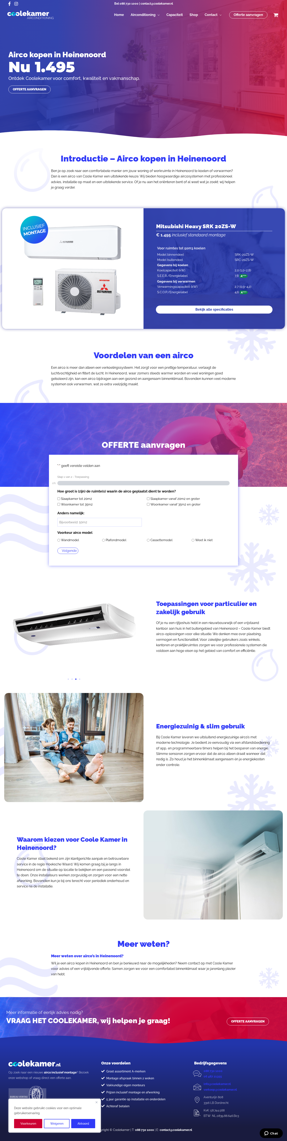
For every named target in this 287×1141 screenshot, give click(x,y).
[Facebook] (9, 4)
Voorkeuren (28, 1123)
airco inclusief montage (60, 1072)
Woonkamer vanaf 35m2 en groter (175, 504)
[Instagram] (16, 4)
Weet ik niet (204, 540)
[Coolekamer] (30, 15)
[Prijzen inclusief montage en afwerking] (103, 1092)
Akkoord (83, 1123)
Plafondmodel (116, 540)
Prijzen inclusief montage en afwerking (133, 1092)
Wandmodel (70, 540)
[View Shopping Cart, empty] (276, 15)
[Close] (96, 1102)
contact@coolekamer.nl (157, 3)
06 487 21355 (213, 1076)
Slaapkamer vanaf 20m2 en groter (175, 499)
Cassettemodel (161, 540)
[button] (157, 15)
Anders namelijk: (70, 513)
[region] (54, 1116)
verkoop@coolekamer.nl (220, 1089)
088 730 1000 (129, 3)
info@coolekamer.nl (217, 1084)
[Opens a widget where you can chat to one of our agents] (271, 1133)
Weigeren (56, 1123)
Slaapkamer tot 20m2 (76, 499)
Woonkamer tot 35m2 (77, 504)
